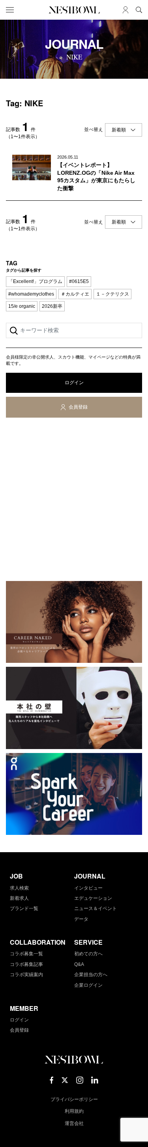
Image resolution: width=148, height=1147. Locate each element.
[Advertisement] (74, 501)
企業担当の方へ (90, 974)
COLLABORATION (38, 942)
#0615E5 (79, 281)
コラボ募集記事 (26, 964)
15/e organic (21, 306)
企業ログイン (88, 985)
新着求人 (19, 898)
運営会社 (74, 1123)
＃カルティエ (75, 294)
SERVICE (88, 942)
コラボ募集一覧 (26, 953)
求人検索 (19, 888)
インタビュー (88, 888)
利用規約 (74, 1111)
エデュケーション (93, 898)
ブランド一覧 (24, 908)
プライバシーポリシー (74, 1099)
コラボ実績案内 (26, 974)
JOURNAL (89, 876)
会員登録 (78, 407)
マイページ (125, 9)
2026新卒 (52, 306)
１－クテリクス (112, 294)
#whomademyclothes (31, 294)
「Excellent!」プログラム (35, 281)
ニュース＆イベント (95, 908)
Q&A (79, 964)
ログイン (74, 382)
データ (81, 919)
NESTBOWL (74, 9)
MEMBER (24, 1008)
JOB (16, 876)
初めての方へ (88, 953)
